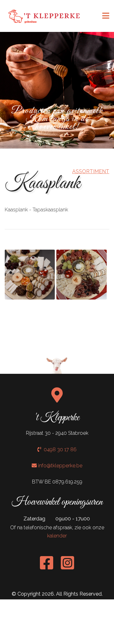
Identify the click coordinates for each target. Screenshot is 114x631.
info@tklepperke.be (60, 466)
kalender (57, 536)
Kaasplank (42, 183)
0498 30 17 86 (59, 449)
